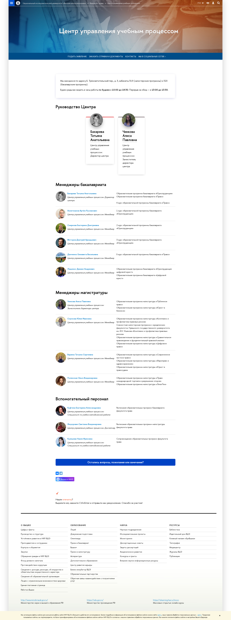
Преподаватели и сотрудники (34, 543)
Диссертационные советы (131, 543)
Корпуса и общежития (30, 547)
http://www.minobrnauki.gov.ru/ (34, 600)
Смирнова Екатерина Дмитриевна (83, 225)
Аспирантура (76, 556)
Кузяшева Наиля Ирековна (79, 438)
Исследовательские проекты (132, 534)
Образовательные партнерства (84, 574)
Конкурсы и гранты (128, 556)
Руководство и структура (32, 534)
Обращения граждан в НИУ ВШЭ (35, 556)
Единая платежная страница (33, 585)
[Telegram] (61, 473)
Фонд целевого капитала (32, 560)
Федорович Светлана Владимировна (84, 424)
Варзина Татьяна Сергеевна (80, 354)
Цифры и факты (27, 529)
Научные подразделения (130, 529)
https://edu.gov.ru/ (95, 600)
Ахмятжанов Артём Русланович (82, 210)
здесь (159, 615)
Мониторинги (126, 538)
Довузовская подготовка (81, 534)
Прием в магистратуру (80, 552)
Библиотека (175, 529)
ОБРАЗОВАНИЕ (78, 525)
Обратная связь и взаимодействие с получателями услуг (92, 579)
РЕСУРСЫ (175, 525)
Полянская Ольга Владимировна (82, 378)
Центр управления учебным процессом (118, 30)
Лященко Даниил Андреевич (80, 269)
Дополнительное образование (83, 560)
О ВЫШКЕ (26, 525)
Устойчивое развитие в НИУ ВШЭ (35, 538)
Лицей (73, 529)
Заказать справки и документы (106, 56)
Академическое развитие (131, 552)
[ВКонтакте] (57, 473)
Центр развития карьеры (81, 565)
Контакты (130, 56)
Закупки (24, 552)
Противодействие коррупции (34, 565)
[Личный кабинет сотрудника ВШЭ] (213, 3)
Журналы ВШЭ (176, 552)
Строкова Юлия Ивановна (79, 318)
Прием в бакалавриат (79, 543)
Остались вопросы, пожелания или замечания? (115, 462)
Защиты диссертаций (129, 547)
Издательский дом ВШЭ (180, 534)
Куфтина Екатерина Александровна (84, 407)
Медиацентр (175, 547)
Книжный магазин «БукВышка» (182, 538)
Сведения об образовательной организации (40, 576)
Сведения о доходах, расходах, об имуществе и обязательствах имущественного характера (42, 570)
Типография (175, 543)
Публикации (175, 556)
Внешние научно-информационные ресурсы (139, 560)
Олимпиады (75, 538)
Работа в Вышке (27, 589)
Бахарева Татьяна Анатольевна (99, 135)
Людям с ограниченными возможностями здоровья (43, 581)
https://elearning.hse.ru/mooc (166, 600)
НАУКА (123, 525)
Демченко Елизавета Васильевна (82, 254)
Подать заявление (77, 56)
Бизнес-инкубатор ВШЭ (80, 569)
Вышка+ (73, 547)
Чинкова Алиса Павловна (130, 135)
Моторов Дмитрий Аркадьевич (81, 239)
